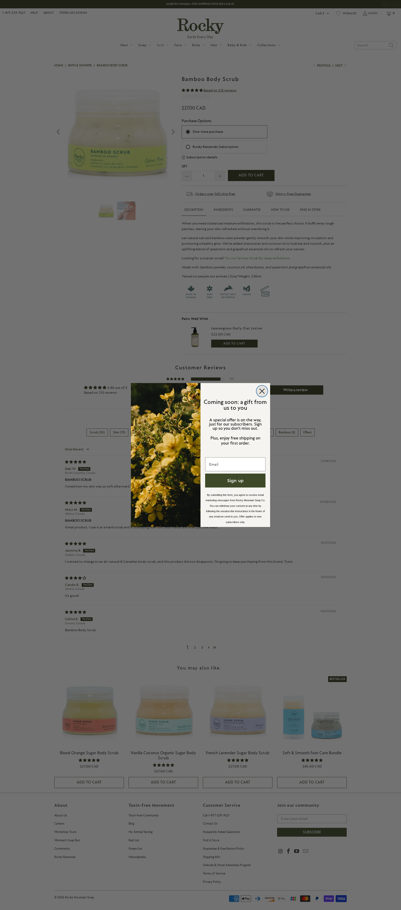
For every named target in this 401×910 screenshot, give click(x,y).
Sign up (235, 480)
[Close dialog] (262, 391)
